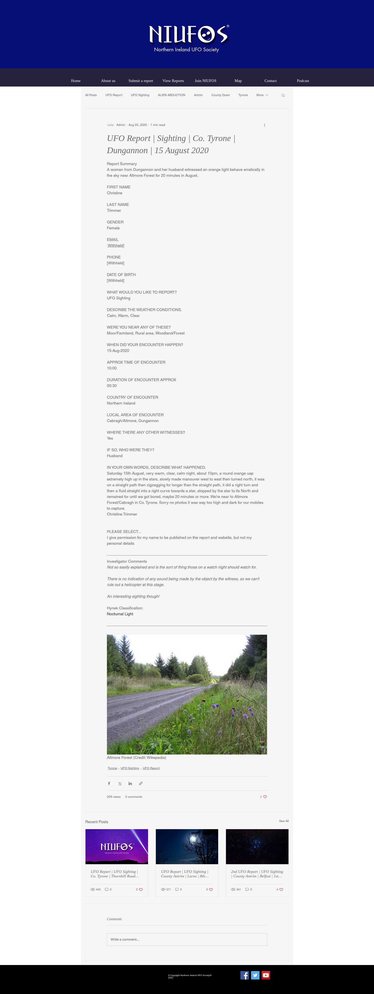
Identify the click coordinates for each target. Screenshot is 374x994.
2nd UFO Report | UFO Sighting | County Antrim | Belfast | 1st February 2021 (257, 873)
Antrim (198, 95)
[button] (283, 95)
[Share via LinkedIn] (130, 783)
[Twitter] (255, 975)
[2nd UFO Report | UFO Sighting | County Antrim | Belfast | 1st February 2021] (257, 846)
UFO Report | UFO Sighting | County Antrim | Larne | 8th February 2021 (184, 873)
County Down (220, 95)
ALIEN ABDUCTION (171, 95)
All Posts (91, 95)
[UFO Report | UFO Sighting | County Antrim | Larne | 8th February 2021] (187, 846)
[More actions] (264, 124)
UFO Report (113, 95)
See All (284, 821)
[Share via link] (141, 783)
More (260, 95)
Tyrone (243, 95)
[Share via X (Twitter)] (120, 783)
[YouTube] (266, 975)
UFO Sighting (140, 95)
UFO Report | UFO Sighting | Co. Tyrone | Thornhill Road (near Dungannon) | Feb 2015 (114, 873)
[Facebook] (244, 975)
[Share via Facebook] (109, 783)
